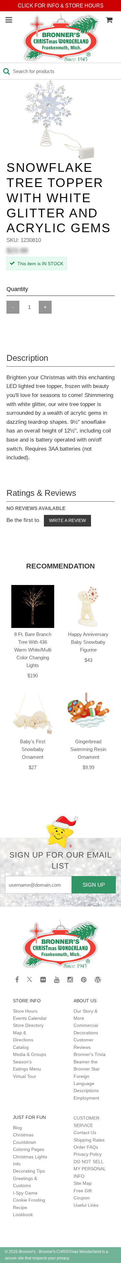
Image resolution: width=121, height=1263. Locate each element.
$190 (32, 675)
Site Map (83, 1183)
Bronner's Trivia (90, 1054)
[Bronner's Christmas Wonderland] (61, 38)
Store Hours (25, 1011)
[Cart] (109, 20)
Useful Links (86, 1205)
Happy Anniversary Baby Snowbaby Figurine (88, 642)
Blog (17, 1127)
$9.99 (88, 767)
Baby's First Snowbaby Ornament (32, 749)
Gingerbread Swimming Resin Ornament (88, 749)
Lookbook (23, 1214)
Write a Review (67, 520)
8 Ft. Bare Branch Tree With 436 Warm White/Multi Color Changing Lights (32, 650)
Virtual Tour (24, 1076)
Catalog (21, 1047)
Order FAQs (86, 1147)
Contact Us (85, 1132)
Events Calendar (30, 1018)
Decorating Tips (29, 1171)
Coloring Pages (28, 1149)
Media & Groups (29, 1054)
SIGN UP (94, 885)
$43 (88, 660)
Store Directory (28, 1025)
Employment (86, 1098)
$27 (32, 767)
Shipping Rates (89, 1140)
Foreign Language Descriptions (86, 1083)
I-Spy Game (25, 1192)
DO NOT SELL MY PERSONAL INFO (90, 1169)
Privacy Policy (88, 1154)
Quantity (17, 289)
